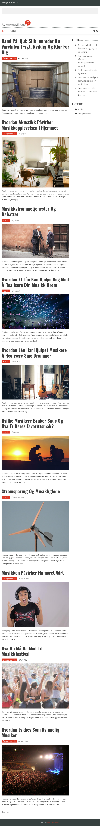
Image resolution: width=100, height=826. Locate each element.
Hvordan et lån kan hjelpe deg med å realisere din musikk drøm (35, 282)
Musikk (13, 31)
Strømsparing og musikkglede (31, 491)
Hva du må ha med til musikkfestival (22, 651)
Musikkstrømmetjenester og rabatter (29, 211)
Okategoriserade (9, 58)
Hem (3, 31)
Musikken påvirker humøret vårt (33, 572)
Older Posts (6, 812)
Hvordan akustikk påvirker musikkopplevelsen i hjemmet (30, 125)
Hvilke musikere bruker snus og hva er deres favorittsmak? (32, 423)
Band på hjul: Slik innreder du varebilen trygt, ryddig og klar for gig (35, 46)
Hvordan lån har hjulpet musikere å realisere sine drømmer (34, 352)
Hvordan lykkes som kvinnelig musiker (31, 732)
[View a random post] (94, 30)
